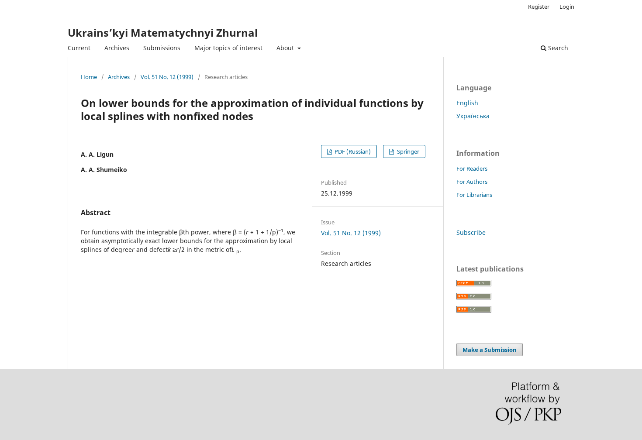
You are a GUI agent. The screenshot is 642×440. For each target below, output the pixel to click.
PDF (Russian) (352, 151)
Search (557, 48)
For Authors (471, 182)
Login (566, 6)
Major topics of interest (228, 48)
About (286, 48)
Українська (473, 116)
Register (538, 6)
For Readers (471, 168)
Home (89, 77)
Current (79, 48)
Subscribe (471, 232)
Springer (407, 151)
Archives (116, 48)
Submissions (161, 48)
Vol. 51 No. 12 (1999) (167, 77)
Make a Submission (490, 350)
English (467, 103)
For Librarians (474, 195)
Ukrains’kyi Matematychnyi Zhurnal (163, 32)
